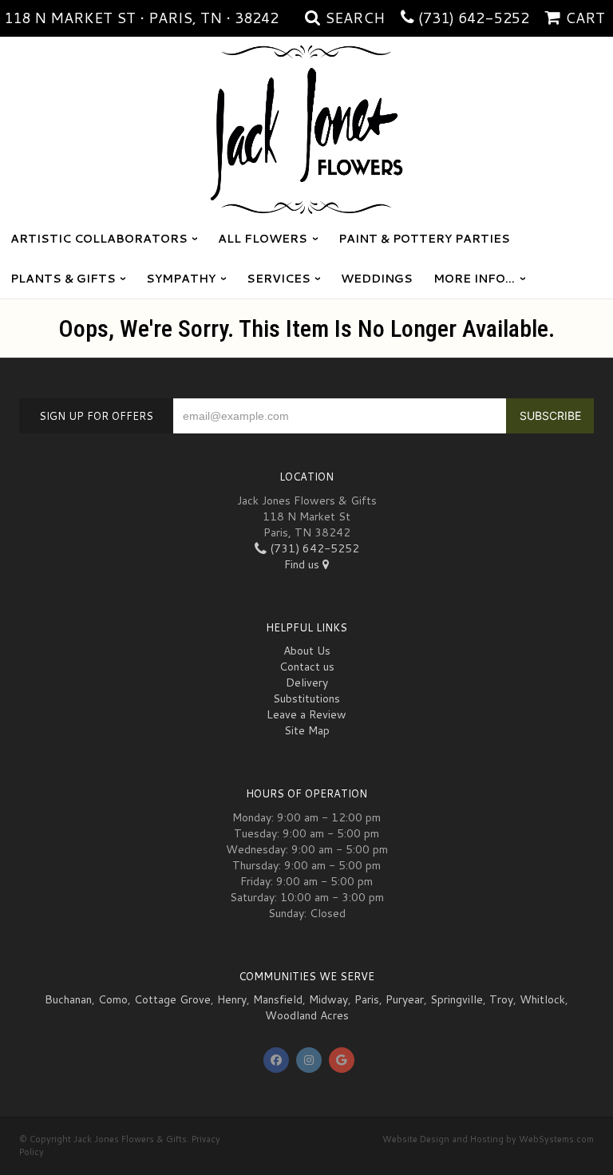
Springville (456, 999)
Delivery (307, 682)
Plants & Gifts (63, 279)
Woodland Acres (307, 1015)
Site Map (307, 730)
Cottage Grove (172, 999)
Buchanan (68, 999)
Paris (366, 999)
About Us (306, 651)
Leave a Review (306, 714)
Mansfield (278, 999)
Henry (232, 999)
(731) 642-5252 (473, 17)
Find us (303, 564)
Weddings (377, 279)
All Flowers (262, 239)
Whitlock (542, 999)
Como (113, 999)
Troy (501, 999)
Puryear (405, 999)
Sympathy (181, 279)
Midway (328, 999)
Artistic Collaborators (99, 239)
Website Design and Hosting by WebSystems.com (488, 1139)
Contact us (306, 667)
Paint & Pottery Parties (424, 239)
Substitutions (306, 698)
